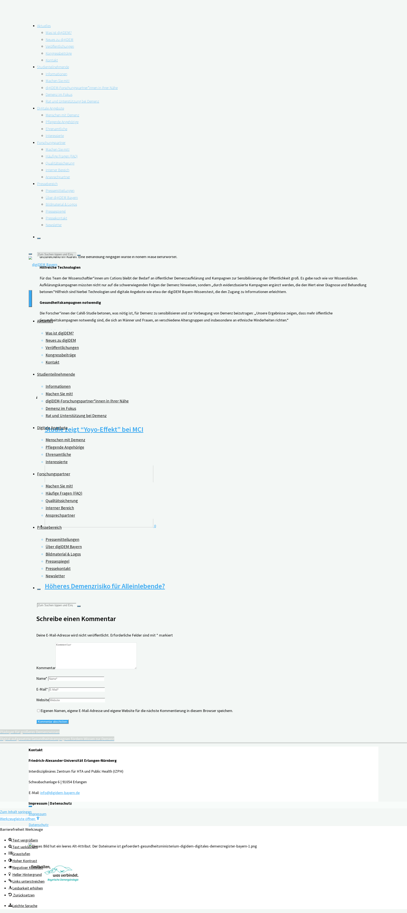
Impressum (37, 813)
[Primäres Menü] (30, 298)
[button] (20, 818)
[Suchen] (38, 238)
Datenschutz (39, 824)
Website (42, 699)
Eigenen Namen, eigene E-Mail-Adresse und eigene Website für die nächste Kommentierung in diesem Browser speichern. (136, 710)
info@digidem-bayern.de (60, 792)
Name (41, 678)
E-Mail (42, 689)
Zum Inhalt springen (16, 811)
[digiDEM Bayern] (43, 264)
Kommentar (46, 667)
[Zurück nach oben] (30, 806)
